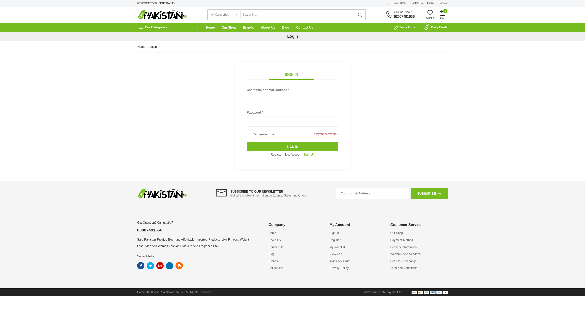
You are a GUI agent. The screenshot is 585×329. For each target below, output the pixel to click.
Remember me (263, 134)
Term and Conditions (403, 268)
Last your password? (325, 134)
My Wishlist (337, 247)
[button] (169, 27)
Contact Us (417, 3)
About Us (268, 27)
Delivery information (403, 247)
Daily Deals (439, 27)
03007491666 (404, 17)
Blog (286, 27)
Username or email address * (268, 90)
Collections (276, 268)
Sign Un (309, 154)
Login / (430, 3)
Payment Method (401, 240)
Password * (255, 112)
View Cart (336, 254)
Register (443, 3)
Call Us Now (402, 12)
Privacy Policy (339, 268)
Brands (248, 27)
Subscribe (426, 193)
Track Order (399, 3)
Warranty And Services (405, 254)
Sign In (291, 75)
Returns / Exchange (403, 261)
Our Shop (229, 27)
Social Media (145, 256)
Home (210, 27)
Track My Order (340, 261)
